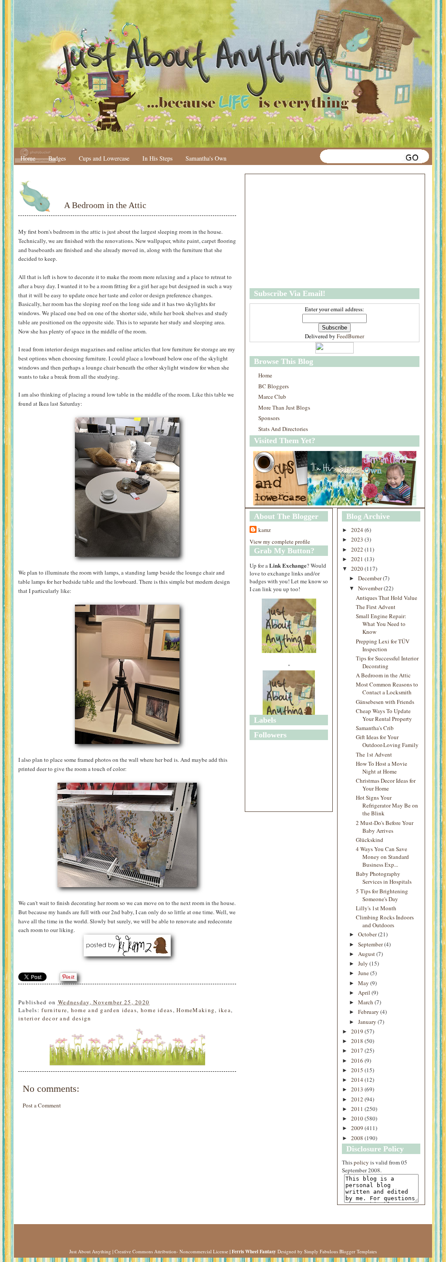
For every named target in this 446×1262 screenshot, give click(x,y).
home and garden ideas (104, 1010)
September (371, 944)
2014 (358, 1080)
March (366, 1002)
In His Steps (157, 158)
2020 (358, 568)
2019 (358, 1031)
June (364, 973)
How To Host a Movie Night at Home (381, 767)
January (368, 1022)
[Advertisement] (304, 231)
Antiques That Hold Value (386, 598)
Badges (57, 158)
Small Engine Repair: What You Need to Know (381, 624)
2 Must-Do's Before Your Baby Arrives (384, 827)
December (370, 578)
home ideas (157, 1010)
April (365, 992)
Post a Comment (42, 1105)
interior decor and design (54, 1018)
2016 (358, 1060)
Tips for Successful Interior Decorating (387, 662)
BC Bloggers (273, 386)
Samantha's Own (206, 158)
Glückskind (369, 840)
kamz (264, 530)
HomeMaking (195, 1010)
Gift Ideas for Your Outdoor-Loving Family (387, 741)
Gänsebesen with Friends (385, 702)
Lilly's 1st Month (376, 908)
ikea (225, 1010)
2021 (358, 559)
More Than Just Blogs (284, 407)
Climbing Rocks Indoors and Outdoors (385, 921)
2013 (358, 1089)
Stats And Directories (283, 429)
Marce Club (272, 396)
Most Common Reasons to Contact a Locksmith (387, 688)
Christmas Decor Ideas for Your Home (386, 784)
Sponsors (269, 418)
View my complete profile (280, 541)
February (369, 1012)
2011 (358, 1109)
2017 (358, 1050)
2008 (358, 1138)
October (368, 934)
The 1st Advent (374, 754)
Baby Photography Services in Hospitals (384, 877)
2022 (358, 549)
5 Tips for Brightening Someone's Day (382, 895)
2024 (358, 530)
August (367, 954)
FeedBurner (350, 336)
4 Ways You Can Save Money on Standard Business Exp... (382, 856)
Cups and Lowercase (104, 158)
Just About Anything (90, 1251)
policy (361, 1162)
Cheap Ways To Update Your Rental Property (384, 715)
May (364, 983)
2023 (358, 539)
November (371, 588)
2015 (358, 1070)
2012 (358, 1099)
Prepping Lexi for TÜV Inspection (382, 645)
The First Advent (375, 607)
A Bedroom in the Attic (105, 205)
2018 (358, 1041)
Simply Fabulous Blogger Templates (340, 1251)
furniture (54, 1010)
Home (27, 158)
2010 (358, 1118)
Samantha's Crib (375, 728)
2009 (358, 1128)
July (363, 963)
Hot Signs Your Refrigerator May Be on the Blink (387, 805)
